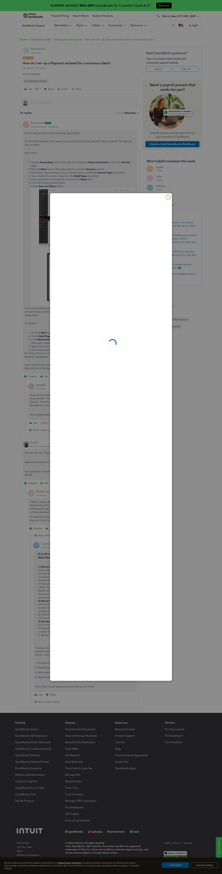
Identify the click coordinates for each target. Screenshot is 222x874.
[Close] (168, 197)
